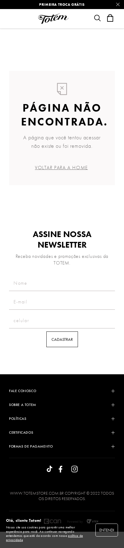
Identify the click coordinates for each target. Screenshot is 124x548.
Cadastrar (62, 339)
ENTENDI (106, 530)
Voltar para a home (61, 167)
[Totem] (53, 18)
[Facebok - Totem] (62, 469)
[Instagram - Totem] (74, 469)
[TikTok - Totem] (49, 469)
